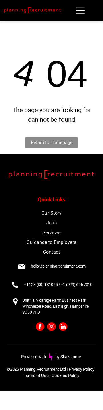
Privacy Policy (81, 369)
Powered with (33, 356)
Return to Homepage (51, 142)
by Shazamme (68, 356)
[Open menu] (80, 10)
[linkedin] (63, 327)
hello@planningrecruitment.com (58, 266)
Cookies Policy (65, 375)
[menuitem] (51, 213)
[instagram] (51, 327)
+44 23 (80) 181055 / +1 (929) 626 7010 (58, 284)
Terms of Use (36, 375)
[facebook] (40, 327)
